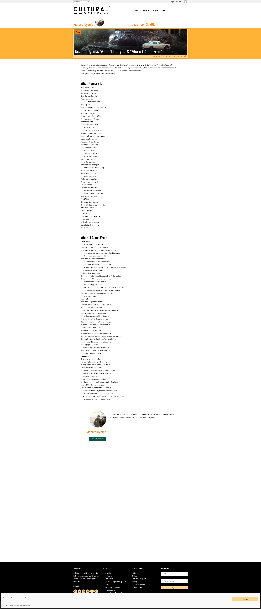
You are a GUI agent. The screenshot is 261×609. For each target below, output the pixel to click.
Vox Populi (135, 582)
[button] (162, 56)
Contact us (108, 576)
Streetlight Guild (137, 587)
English (78, 1)
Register (178, 2)
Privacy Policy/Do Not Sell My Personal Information (17, 605)
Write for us (109, 579)
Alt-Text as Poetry (138, 584)
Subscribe (108, 584)
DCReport (135, 573)
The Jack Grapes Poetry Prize (115, 582)
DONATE (155, 10)
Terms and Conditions (112, 587)
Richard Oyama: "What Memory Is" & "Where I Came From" (118, 51)
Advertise (108, 573)
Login (172, 2)
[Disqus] (130, 473)
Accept (245, 599)
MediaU (134, 576)
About (164, 10)
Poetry (78, 32)
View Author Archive (97, 439)
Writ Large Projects (139, 579)
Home (136, 10)
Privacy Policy (110, 590)
